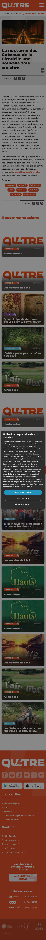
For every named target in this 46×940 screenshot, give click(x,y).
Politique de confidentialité (22, 487)
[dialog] (23, 470)
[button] (23, 504)
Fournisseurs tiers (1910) (22, 461)
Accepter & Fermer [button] (23, 492)
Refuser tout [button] (23, 498)
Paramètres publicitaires (16, 482)
